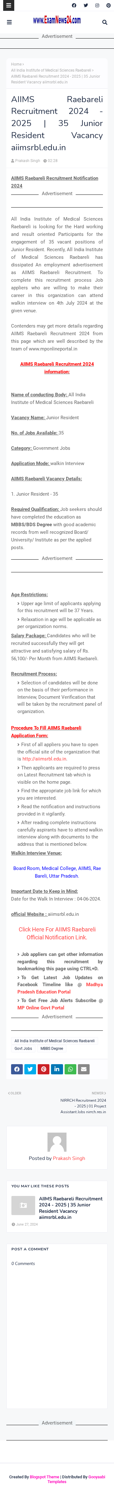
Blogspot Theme (44, 1476)
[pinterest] (108, 5)
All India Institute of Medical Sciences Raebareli (51, 70)
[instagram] (97, 5)
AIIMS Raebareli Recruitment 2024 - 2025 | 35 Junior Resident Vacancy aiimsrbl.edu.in (71, 1208)
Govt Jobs (23, 1048)
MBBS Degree (52, 1048)
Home (16, 64)
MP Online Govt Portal (40, 1008)
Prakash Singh (27, 161)
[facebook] (74, 5)
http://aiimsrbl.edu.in (44, 759)
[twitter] (86, 5)
